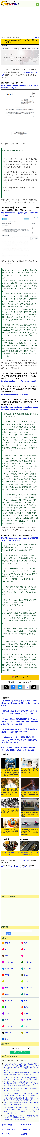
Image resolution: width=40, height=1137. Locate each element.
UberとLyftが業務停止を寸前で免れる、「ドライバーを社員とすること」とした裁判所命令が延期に (29, 832)
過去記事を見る (20, 1052)
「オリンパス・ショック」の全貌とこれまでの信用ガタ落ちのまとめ (10, 810)
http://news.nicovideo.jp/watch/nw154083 (18, 381)
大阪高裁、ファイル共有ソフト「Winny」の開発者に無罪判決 (29, 794)
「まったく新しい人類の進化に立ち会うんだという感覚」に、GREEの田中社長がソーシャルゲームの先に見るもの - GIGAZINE (20, 721)
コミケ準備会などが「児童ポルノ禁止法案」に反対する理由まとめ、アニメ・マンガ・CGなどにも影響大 (10, 791)
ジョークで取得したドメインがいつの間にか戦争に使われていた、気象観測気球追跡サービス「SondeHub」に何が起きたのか (21, 1118)
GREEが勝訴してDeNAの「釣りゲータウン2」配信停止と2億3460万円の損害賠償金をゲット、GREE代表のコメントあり (10, 772)
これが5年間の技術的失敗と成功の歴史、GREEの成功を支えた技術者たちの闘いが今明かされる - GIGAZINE (20, 703)
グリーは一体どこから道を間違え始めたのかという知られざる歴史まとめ (29, 770)
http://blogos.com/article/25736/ (14, 394)
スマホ (37, 38)
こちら (29, 1060)
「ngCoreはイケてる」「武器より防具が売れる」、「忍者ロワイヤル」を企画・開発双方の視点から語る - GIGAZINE (19, 739)
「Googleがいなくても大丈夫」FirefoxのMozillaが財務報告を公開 (9, 831)
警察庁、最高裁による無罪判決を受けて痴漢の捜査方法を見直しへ (29, 814)
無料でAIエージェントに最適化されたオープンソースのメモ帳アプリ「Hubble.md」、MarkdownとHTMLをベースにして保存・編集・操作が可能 (21, 1084)
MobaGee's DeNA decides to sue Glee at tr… (16, 867)
